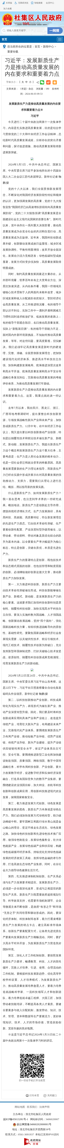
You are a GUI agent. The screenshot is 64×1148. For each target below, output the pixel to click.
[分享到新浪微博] (48, 82)
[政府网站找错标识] (32, 1141)
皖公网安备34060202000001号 (33, 1124)
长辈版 (9, 3)
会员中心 (50, 3)
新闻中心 (48, 46)
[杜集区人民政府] (32, 19)
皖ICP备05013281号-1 (15, 1119)
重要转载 (12, 51)
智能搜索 (38, 3)
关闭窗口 (52, 1095)
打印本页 (34, 1095)
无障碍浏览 (23, 3)
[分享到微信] (42, 82)
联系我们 (32, 1107)
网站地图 (20, 1107)
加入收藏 (7, 8)
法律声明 (44, 1107)
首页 (4, 39)
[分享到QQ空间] (55, 82)
